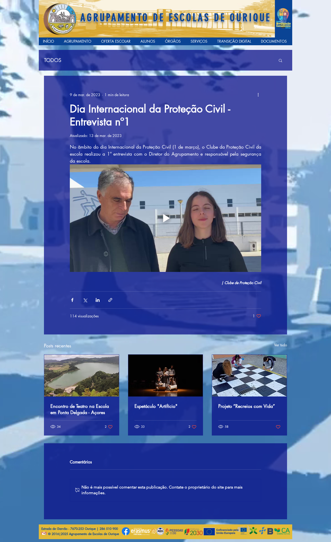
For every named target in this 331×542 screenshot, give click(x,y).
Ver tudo (280, 344)
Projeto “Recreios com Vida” (246, 406)
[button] (280, 60)
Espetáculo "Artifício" (155, 406)
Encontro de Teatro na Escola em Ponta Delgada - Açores (79, 409)
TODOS (52, 60)
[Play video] (165, 218)
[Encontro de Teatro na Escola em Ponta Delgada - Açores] (81, 375)
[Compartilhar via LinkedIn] (97, 299)
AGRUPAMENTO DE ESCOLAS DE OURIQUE (175, 18)
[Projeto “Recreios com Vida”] (249, 375)
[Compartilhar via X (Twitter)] (84, 299)
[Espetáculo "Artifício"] (165, 375)
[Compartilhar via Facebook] (72, 299)
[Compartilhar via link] (110, 299)
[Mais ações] (258, 94)
